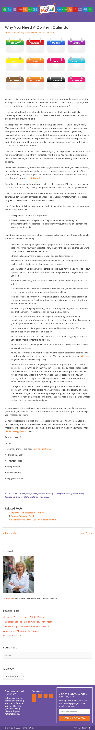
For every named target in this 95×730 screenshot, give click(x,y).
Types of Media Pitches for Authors (28, 512)
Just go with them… (42, 448)
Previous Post (10, 533)
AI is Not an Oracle (12, 635)
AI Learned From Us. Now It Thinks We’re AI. (24, 617)
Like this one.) (33, 178)
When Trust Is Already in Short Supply (21, 630)
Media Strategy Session (16, 431)
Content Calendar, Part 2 (22, 516)
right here (84, 356)
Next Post (86, 533)
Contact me (8, 598)
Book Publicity (12, 32)
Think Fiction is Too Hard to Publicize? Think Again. (27, 621)
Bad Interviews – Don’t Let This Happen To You (33, 519)
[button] (47, 17)
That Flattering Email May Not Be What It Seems (26, 626)
